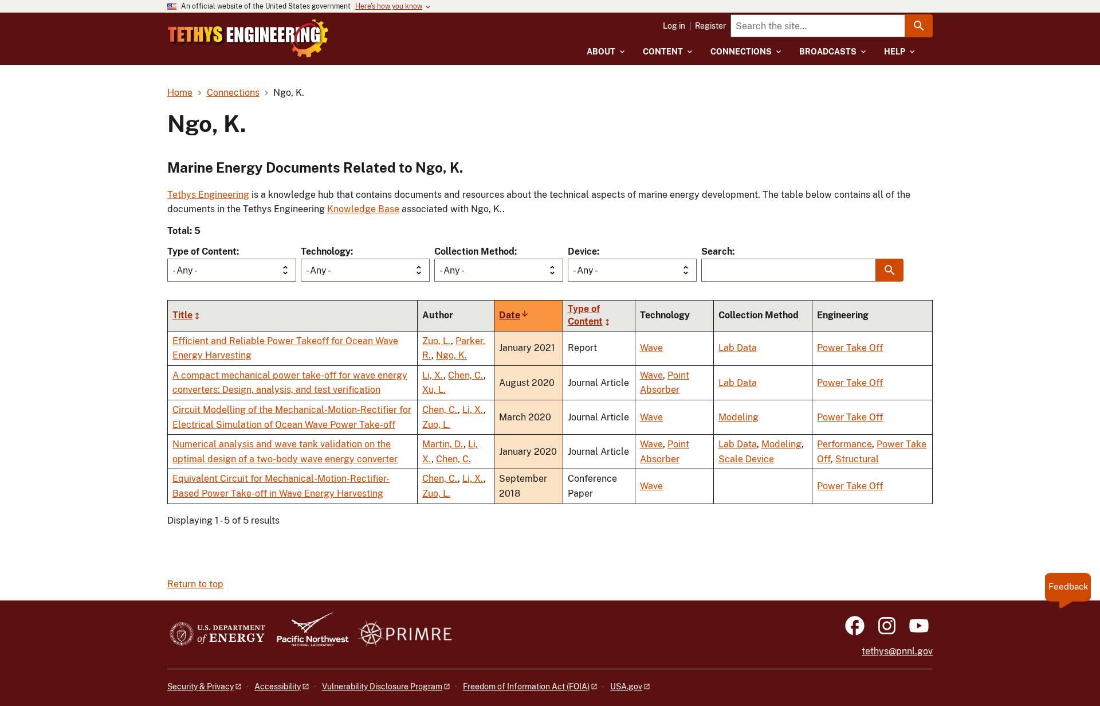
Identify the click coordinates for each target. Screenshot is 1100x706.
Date (514, 315)
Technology (326, 251)
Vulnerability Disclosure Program (382, 686)
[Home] (248, 38)
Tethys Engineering (208, 194)
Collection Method (474, 251)
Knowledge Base (363, 209)
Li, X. (432, 375)
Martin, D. (442, 444)
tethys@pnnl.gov (897, 651)
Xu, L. (434, 389)
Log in (674, 26)
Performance (844, 444)
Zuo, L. (436, 341)
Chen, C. (466, 375)
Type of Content (202, 251)
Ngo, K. (451, 355)
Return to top (195, 584)
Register (710, 26)
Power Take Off (850, 347)
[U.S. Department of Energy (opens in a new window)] (217, 634)
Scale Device (746, 459)
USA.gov (626, 686)
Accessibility (277, 686)
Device (582, 251)
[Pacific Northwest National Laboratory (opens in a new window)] (308, 635)
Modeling (738, 417)
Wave (651, 347)
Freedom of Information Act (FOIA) (526, 686)
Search (716, 251)
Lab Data (737, 347)
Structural (857, 459)
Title (182, 315)
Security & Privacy (200, 686)
